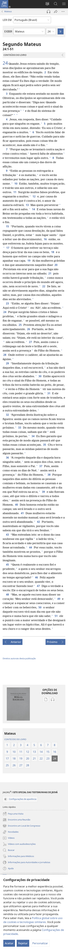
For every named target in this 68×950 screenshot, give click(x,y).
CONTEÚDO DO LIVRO (15, 739)
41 (22, 513)
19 (29, 260)
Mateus (8, 11)
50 (40, 607)
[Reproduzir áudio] (48, 11)
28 (5, 354)
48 (7, 594)
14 (33, 209)
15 (7, 226)
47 (38, 586)
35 (45, 444)
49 (59, 598)
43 (7, 534)
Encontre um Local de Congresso (21, 826)
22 (44, 286)
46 (36, 577)
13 (27, 205)
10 (16, 183)
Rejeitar (23, 943)
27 (30, 342)
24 (5, 63)
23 (7, 303)
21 (50, 273)
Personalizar (40, 943)
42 (38, 521)
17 (8, 247)
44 (31, 547)
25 (20, 325)
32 (7, 414)
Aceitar (9, 943)
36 (7, 457)
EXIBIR (8, 31)
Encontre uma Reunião (16, 820)
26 (29, 329)
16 (45, 239)
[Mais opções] (63, 11)
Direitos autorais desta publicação (19, 658)
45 (7, 564)
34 (33, 436)
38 (49, 474)
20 (56, 265)
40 (16, 504)
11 (15, 192)
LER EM (7, 20)
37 (41, 466)
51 (56, 616)
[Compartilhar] (56, 11)
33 (20, 427)
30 (40, 376)
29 (7, 363)
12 (34, 196)
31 (49, 393)
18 (53, 252)
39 (43, 491)
